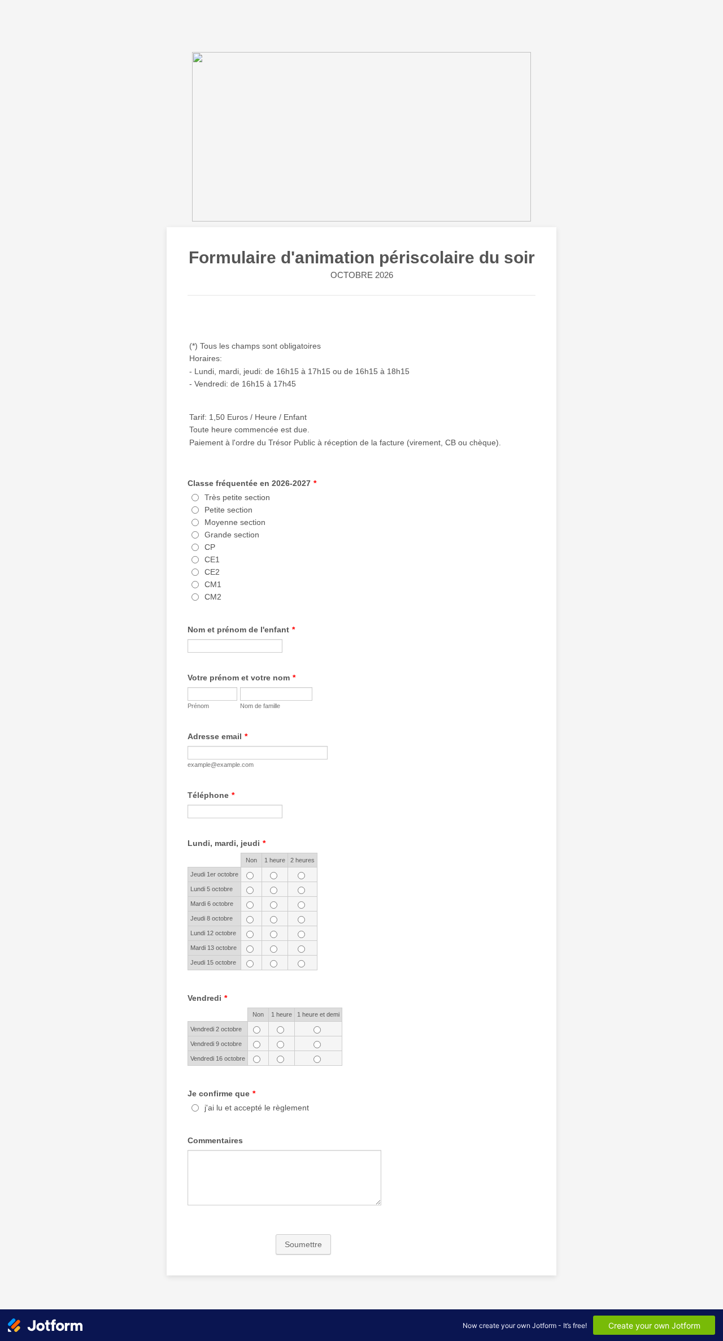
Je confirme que (221, 1093)
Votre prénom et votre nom (241, 677)
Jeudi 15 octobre (213, 962)
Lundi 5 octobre (211, 889)
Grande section (231, 534)
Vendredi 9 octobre (216, 1043)
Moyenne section (234, 522)
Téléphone (211, 795)
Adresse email (217, 736)
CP (209, 547)
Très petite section (237, 497)
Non (251, 860)
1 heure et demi (318, 1014)
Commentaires (215, 1140)
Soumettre (303, 1244)
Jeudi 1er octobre (214, 874)
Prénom (198, 705)
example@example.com (221, 764)
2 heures (302, 860)
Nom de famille (260, 705)
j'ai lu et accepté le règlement (256, 1107)
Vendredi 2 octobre (216, 1029)
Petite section (228, 509)
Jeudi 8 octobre (211, 918)
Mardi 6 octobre (211, 903)
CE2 (212, 571)
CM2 (212, 596)
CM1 (212, 584)
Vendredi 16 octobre (217, 1058)
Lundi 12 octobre (213, 933)
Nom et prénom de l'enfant (241, 629)
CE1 (212, 559)
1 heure (274, 860)
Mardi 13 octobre (213, 947)
